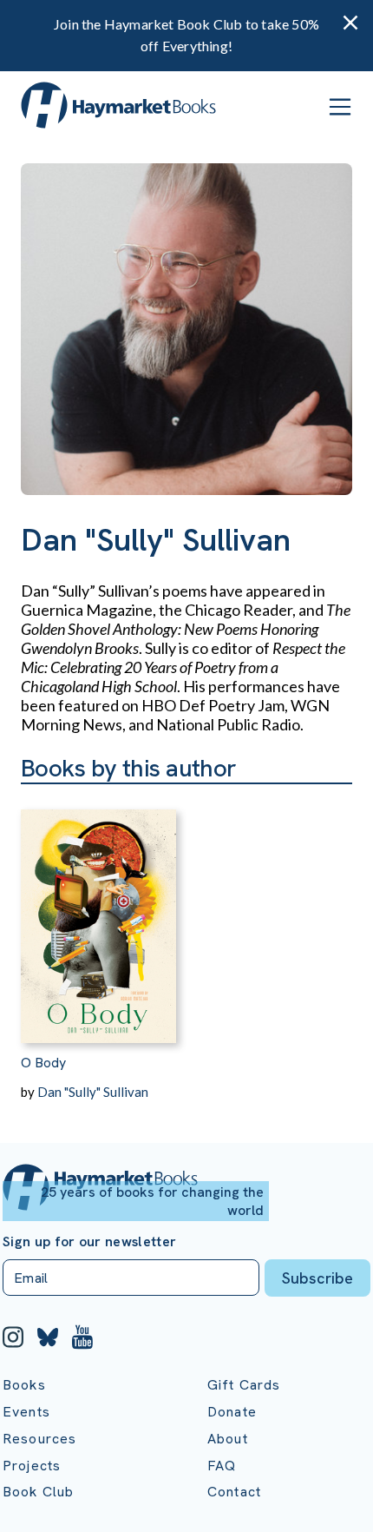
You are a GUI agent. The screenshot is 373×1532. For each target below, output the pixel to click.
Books (24, 1385)
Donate (232, 1412)
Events (26, 1412)
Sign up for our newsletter (89, 1242)
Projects (32, 1465)
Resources (39, 1439)
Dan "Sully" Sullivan (92, 1091)
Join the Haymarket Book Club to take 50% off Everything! (186, 35)
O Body (43, 1062)
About (227, 1439)
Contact (234, 1491)
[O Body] (98, 913)
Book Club (38, 1491)
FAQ (221, 1465)
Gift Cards (244, 1385)
